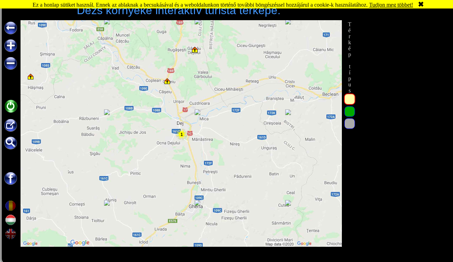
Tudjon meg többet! (391, 5)
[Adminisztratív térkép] (349, 99)
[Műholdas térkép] (349, 111)
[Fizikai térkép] (349, 123)
